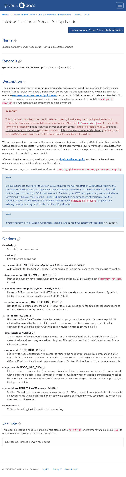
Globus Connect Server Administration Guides (96, 30)
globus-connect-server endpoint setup (34, 95)
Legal (44, 469)
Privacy (56, 469)
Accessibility (70, 469)
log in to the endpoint (72, 159)
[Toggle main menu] (120, 5)
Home (5, 15)
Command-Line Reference (58, 15)
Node (77, 15)
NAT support (110, 223)
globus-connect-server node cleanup (81, 130)
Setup (86, 15)
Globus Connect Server (23, 15)
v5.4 (40, 15)
